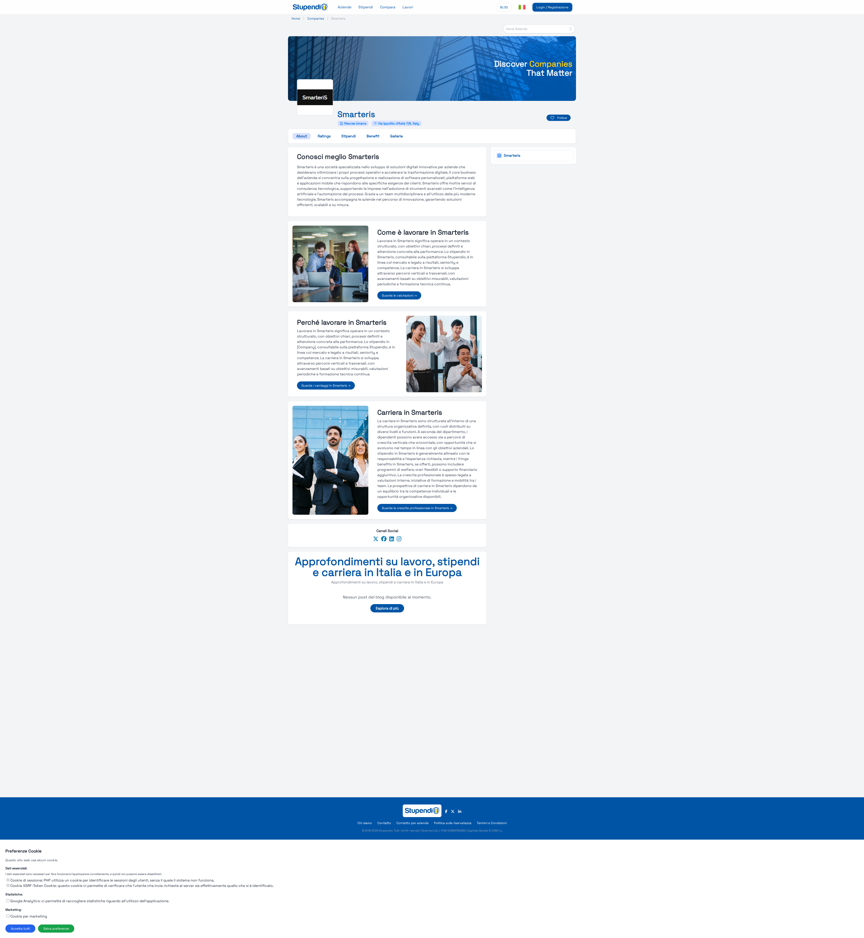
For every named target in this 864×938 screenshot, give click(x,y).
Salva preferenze (56, 929)
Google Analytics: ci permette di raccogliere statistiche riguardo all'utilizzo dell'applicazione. (89, 901)
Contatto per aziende (412, 823)
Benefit (373, 136)
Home (296, 18)
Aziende (344, 7)
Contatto (384, 823)
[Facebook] (384, 539)
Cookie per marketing (28, 916)
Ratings (324, 136)
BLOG (504, 7)
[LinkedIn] (391, 539)
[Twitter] (375, 539)
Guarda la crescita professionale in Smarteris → (417, 508)
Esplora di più (387, 608)
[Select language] (522, 7)
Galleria (396, 136)
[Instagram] (399, 539)
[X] (452, 811)
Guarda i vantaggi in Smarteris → (326, 385)
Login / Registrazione (552, 7)
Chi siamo (365, 823)
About (301, 136)
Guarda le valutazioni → (399, 295)
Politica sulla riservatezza (452, 823)
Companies (315, 18)
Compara (387, 7)
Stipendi (365, 7)
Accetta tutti (20, 929)
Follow (562, 118)
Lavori (408, 7)
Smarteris (512, 155)
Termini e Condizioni (492, 823)
